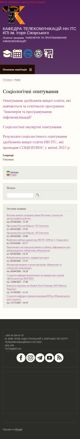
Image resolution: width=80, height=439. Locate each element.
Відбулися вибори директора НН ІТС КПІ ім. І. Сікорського (38, 239)
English (13, 174)
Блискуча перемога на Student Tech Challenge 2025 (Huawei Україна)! (37, 287)
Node (17, 79)
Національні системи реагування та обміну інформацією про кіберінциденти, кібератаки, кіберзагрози (39, 249)
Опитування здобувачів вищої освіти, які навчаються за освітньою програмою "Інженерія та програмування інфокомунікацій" (37, 109)
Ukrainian (14, 172)
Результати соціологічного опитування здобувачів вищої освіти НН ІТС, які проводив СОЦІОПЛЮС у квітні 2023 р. (37, 141)
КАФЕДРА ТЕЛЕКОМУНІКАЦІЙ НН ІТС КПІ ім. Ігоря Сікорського (39, 30)
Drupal (18, 429)
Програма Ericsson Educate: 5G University (28, 225)
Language (8, 155)
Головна (7, 79)
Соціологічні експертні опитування (32, 126)
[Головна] (14, 15)
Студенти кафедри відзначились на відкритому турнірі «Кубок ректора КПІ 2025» (35, 277)
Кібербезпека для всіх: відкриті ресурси (28, 257)
